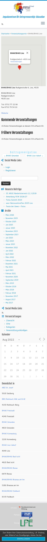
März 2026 (10, 215)
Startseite (5, 33)
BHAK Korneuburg (9, 433)
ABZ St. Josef (7, 387)
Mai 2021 (9, 267)
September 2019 (12, 280)
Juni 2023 (9, 238)
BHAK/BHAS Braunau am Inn (13, 479)
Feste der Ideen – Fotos (15, 206)
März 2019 (10, 283)
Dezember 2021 (12, 264)
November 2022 (12, 247)
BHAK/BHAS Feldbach (11, 491)
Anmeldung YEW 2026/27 (16, 196)
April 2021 (10, 270)
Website (4, 113)
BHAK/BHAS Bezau (10, 468)
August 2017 (10, 299)
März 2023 (10, 241)
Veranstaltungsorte (19, 33)
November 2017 (12, 296)
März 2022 (10, 257)
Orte (8, 323)
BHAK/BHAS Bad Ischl (11, 456)
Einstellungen (23, 539)
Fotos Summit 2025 (14, 200)
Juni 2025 (9, 225)
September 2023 (12, 234)
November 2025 (12, 218)
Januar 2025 (10, 228)
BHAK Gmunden (11, 155)
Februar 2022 (11, 260)
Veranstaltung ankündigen (16, 330)
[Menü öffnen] (43, 23)
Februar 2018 (11, 293)
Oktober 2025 (11, 221)
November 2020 (12, 277)
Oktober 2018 (11, 286)
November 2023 (12, 231)
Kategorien (10, 327)
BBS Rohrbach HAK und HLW (13, 399)
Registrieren (11, 170)
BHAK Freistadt (8, 410)
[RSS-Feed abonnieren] (3, 24)
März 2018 (10, 290)
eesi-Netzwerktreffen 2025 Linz (19, 203)
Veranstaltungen (16, 61)
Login (8, 167)
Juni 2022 (9, 251)
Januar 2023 (10, 244)
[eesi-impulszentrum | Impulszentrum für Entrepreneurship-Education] (23, 8)
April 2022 (10, 254)
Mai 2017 (9, 303)
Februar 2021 (11, 273)
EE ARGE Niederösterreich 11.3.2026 (21, 193)
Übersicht (10, 320)
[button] (19, 67)
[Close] (27, 53)
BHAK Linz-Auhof (35, 155)
